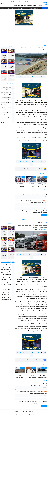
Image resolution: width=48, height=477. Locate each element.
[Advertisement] (24, 35)
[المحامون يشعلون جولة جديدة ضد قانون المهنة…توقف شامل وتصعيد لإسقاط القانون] (42, 181)
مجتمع (41, 45)
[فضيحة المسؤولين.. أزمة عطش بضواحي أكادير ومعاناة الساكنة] (11, 64)
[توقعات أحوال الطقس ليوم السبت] (31, 181)
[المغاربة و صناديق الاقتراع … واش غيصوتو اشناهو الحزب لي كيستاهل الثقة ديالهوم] (4, 54)
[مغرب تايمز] (45, 3)
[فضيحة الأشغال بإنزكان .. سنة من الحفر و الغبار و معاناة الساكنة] (11, 54)
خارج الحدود (40, 222)
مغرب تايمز (44, 52)
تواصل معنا (28, 414)
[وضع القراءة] (29, 77)
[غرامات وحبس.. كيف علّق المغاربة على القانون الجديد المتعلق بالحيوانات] (4, 64)
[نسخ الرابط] (26, 77)
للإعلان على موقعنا (22, 414)
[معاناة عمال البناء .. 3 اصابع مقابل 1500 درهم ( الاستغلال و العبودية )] (11, 75)
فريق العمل (16, 414)
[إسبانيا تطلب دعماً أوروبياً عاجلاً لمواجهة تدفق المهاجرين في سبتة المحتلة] (42, 372)
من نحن (33, 414)
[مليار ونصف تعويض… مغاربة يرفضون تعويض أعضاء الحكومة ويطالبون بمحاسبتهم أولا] (4, 75)
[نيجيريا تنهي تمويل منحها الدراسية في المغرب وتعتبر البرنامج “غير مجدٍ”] (31, 372)
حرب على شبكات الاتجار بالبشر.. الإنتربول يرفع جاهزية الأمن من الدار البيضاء (32, 8)
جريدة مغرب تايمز (20, 411)
